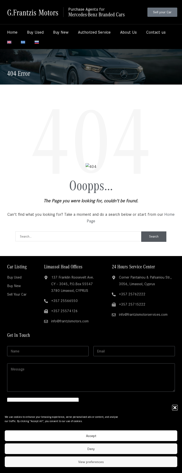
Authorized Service (94, 32)
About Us (128, 32)
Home (12, 32)
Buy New (60, 32)
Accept (91, 436)
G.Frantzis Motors (33, 12)
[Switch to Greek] (23, 42)
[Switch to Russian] (37, 42)
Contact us (156, 32)
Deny (91, 449)
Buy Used (35, 32)
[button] (175, 407)
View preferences (91, 462)
